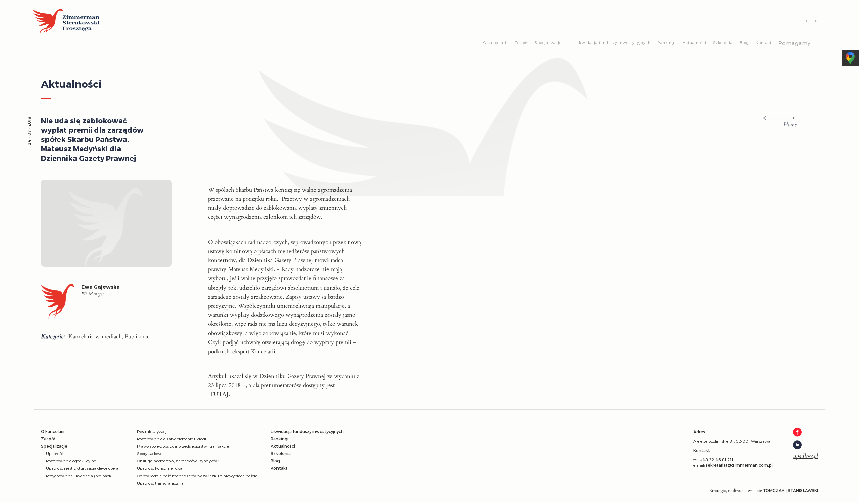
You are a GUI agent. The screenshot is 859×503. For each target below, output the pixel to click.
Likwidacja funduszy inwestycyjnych (613, 42)
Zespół (521, 42)
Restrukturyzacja (153, 431)
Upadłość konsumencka (159, 468)
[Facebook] (805, 432)
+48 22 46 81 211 (717, 459)
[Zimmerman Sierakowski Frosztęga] (66, 22)
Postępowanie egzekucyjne (71, 460)
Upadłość (54, 453)
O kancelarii (495, 42)
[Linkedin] (805, 445)
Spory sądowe (149, 453)
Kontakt (764, 42)
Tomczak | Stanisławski (790, 490)
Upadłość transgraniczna (160, 483)
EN (815, 20)
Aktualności (694, 42)
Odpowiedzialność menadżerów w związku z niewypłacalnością (197, 475)
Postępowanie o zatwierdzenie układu (172, 438)
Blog (744, 42)
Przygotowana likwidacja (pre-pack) (79, 475)
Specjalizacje (548, 42)
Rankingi (666, 42)
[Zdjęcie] (61, 303)
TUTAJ (219, 394)
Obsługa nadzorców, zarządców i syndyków (177, 460)
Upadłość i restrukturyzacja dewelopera (82, 468)
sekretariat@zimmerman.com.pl (739, 465)
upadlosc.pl (805, 456)
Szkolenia (723, 42)
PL (808, 20)
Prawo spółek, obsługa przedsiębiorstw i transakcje (183, 446)
